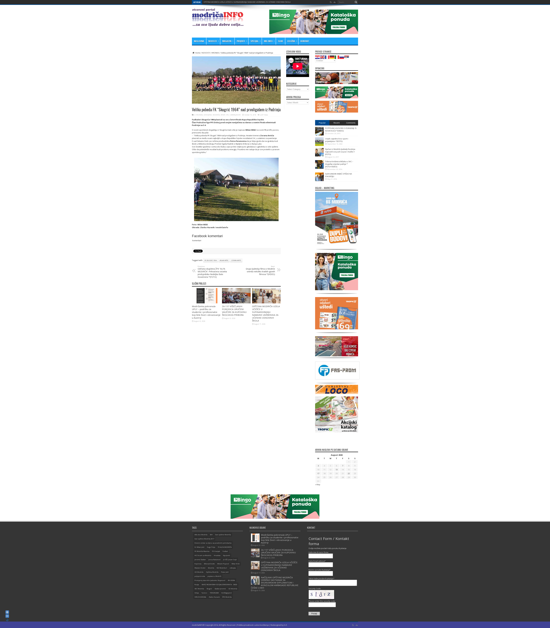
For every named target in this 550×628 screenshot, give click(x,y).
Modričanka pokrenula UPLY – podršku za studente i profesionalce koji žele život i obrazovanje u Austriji (206, 312)
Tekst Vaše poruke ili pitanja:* (321, 578)
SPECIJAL (255, 41)
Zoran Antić (236, 260)
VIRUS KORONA (200, 597)
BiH (211, 535)
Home (197, 52)
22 (349, 473)
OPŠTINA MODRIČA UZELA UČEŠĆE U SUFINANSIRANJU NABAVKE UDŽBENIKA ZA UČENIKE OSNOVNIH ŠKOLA (266, 313)
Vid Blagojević (226, 593)
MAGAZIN (226, 41)
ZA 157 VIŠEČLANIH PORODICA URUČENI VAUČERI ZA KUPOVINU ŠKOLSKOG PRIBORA (234, 310)
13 (337, 469)
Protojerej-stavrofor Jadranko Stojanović (210, 580)
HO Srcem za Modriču (203, 555)
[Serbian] (346, 57)
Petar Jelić (225, 572)
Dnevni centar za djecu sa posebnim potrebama (213, 543)
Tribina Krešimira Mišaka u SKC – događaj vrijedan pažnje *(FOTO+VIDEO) (339, 164)
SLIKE (280, 41)
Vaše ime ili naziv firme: (319, 552)
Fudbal (225, 551)
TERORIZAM (214, 593)
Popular (322, 122)
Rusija (197, 584)
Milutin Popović (223, 564)
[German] (332, 57)
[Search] (356, 2)
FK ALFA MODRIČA (225, 547)
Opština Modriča (212, 572)
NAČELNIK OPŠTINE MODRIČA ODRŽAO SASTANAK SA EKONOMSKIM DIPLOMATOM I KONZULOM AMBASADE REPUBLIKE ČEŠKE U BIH (257, 2)
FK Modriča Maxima (202, 551)
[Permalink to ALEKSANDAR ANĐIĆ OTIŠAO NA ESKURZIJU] (319, 180)
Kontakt (304, 41)
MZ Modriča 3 (222, 568)
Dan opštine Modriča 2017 (204, 539)
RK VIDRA (231, 580)
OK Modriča (199, 572)
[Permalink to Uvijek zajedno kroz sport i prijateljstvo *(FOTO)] (319, 145)
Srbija (197, 593)
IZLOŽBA (291, 41)
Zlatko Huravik (214, 597)
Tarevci (204, 593)
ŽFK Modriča (227, 597)
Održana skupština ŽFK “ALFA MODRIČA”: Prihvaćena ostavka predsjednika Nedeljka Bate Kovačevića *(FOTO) (212, 271)
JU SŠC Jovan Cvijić (230, 559)
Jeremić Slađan (200, 559)
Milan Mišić (224, 260)
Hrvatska (217, 555)
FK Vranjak (216, 551)
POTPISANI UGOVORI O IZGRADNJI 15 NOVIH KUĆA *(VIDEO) (340, 129)
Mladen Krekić (200, 568)
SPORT (223, 115)
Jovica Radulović (214, 559)
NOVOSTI (212, 41)
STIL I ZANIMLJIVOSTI (233, 115)
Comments (350, 122)
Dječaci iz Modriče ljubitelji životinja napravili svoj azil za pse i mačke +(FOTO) (340, 152)
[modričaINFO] (217, 24)
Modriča (211, 568)
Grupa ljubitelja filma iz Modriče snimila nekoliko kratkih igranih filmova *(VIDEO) (260, 270)
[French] (327, 57)
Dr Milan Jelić (199, 547)
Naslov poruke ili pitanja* (319, 569)
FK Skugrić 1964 (211, 260)
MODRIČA (216, 115)
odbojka (233, 568)
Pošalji (314, 614)
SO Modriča (232, 589)
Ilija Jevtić (226, 555)
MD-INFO (268, 41)
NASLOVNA (199, 41)
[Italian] (337, 57)
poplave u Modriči (214, 576)
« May (317, 484)
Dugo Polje (211, 547)
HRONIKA (215, 52)
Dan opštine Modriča (223, 535)
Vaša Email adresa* (317, 561)
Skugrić (209, 589)
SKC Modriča (199, 589)
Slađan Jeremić (220, 589)
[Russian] (341, 57)
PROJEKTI (241, 41)
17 (318, 473)
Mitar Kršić (236, 564)
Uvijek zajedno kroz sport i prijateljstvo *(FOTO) (336, 140)
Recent (337, 122)
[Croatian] (317, 57)
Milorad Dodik (209, 564)
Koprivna (198, 564)
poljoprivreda (200, 576)
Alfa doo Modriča (201, 535)
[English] (322, 57)
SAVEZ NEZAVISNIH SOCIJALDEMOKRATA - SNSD (219, 584)
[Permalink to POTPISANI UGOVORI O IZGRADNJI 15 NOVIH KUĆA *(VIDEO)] (319, 134)
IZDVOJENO (208, 115)
